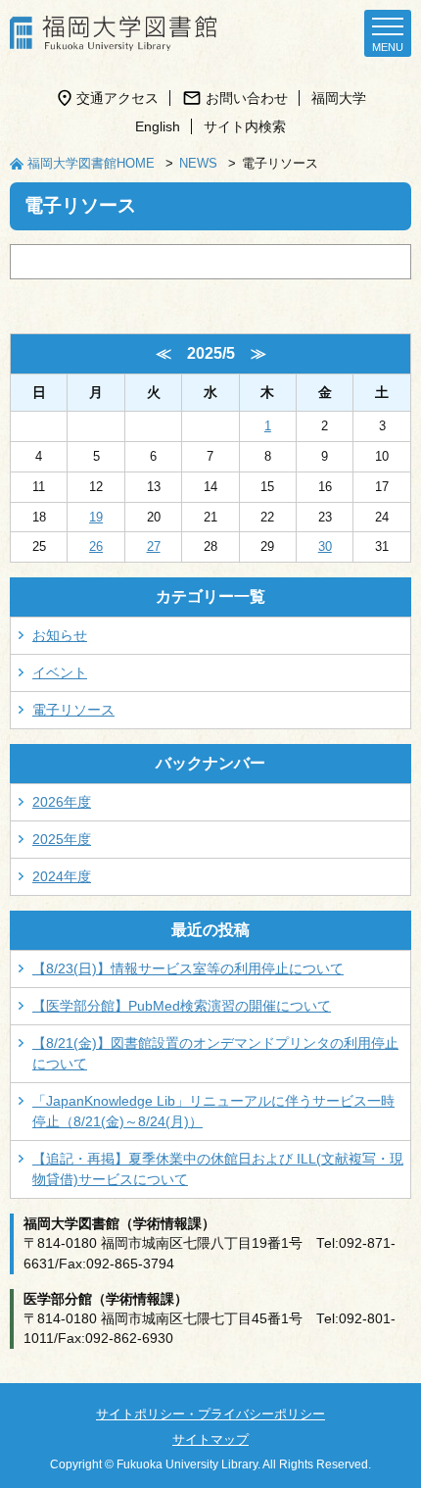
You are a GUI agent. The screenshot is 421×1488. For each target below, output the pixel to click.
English (157, 126)
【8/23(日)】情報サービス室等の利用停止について (188, 968)
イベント (59, 672)
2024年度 (61, 876)
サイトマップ (210, 1439)
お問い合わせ (247, 98)
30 (325, 546)
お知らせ (59, 635)
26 (96, 546)
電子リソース (73, 710)
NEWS (198, 163)
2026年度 (61, 802)
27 (154, 546)
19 (96, 517)
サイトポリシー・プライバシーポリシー (210, 1414)
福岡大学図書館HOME (91, 163)
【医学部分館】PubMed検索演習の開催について (181, 1006)
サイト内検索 (245, 126)
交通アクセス (117, 98)
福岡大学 (338, 98)
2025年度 (61, 839)
